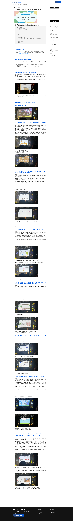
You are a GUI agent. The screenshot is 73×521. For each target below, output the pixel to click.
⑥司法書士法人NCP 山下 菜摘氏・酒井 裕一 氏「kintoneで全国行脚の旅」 (27, 39)
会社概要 (38, 1)
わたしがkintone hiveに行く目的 (21, 28)
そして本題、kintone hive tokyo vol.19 (22, 30)
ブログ (53, 1)
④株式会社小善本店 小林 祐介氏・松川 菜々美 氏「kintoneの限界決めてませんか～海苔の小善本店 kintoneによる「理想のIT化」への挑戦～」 (31, 37)
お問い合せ (39, 509)
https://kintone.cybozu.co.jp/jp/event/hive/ (23, 53)
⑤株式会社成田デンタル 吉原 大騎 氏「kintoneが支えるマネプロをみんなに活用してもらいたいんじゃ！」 (31, 38)
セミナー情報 (40, 512)
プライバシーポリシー (53, 509)
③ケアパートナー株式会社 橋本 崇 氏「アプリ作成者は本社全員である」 (27, 35)
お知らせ (49, 1)
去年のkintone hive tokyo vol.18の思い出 (22, 29)
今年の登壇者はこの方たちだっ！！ (22, 31)
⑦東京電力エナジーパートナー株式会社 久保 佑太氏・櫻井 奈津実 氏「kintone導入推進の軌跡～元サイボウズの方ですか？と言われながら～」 (31, 41)
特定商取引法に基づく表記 (54, 512)
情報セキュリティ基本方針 (54, 510)
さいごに (19, 42)
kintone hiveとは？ (19, 27)
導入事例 (46, 1)
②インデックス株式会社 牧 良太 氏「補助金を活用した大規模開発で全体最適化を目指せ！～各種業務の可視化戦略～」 (31, 34)
